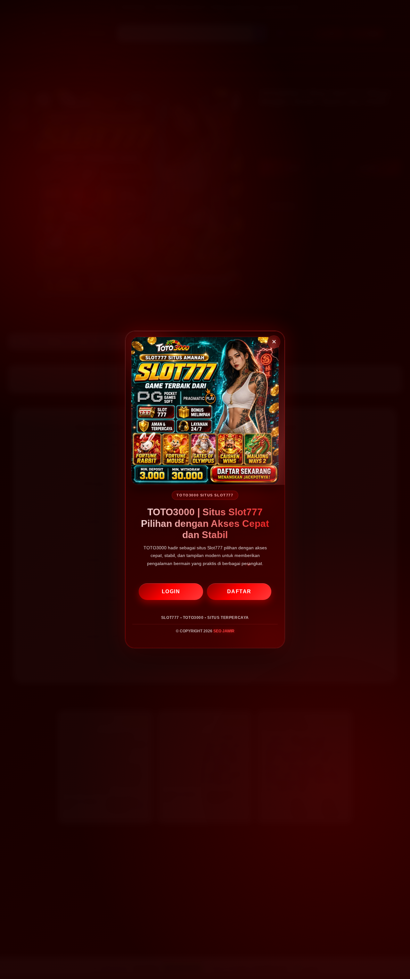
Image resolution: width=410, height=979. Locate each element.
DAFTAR (239, 591)
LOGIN (171, 591)
